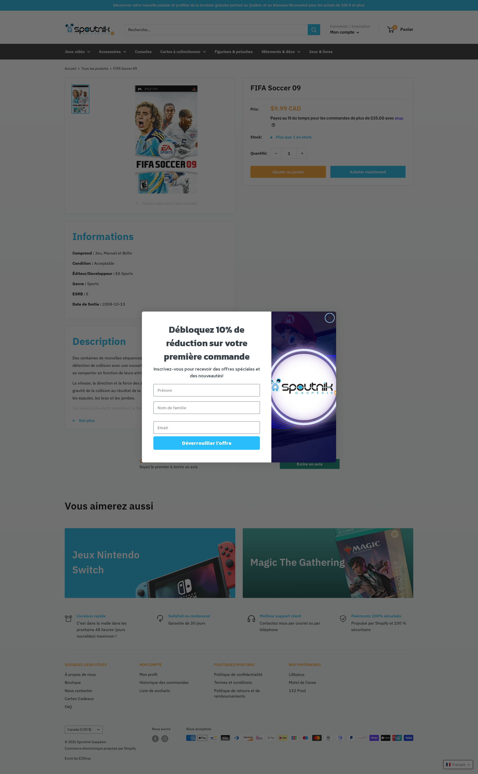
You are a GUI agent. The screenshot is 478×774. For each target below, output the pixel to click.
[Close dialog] (329, 318)
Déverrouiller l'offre (207, 443)
